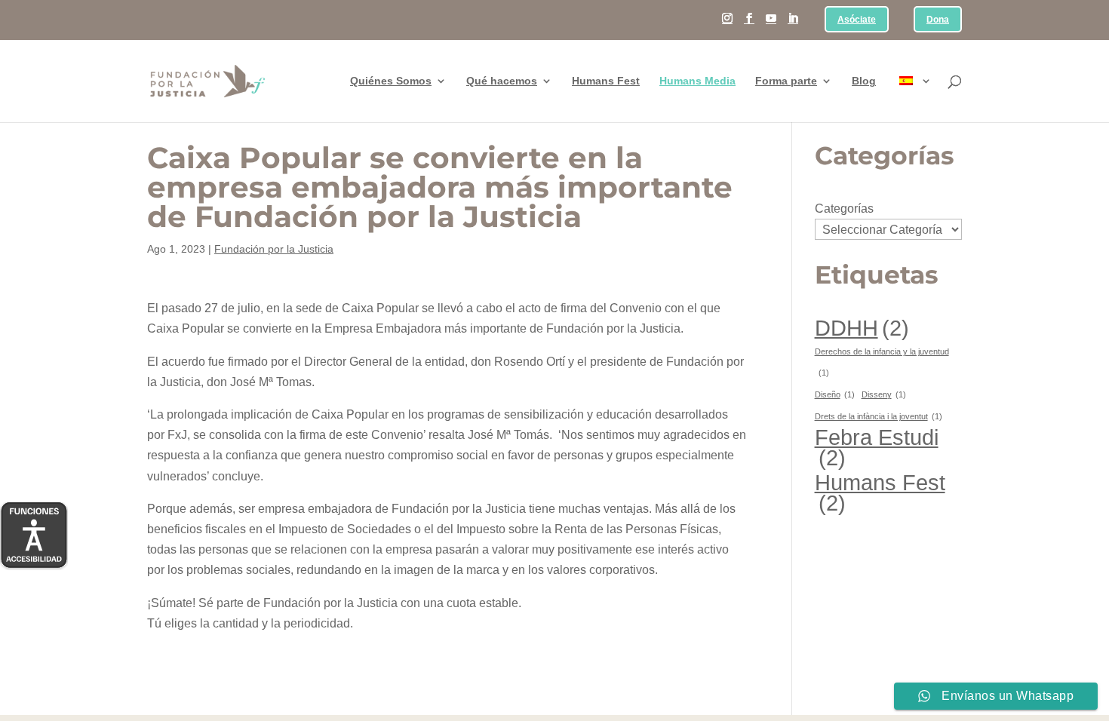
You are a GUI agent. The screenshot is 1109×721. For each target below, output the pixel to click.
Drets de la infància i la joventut (878, 416)
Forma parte (786, 81)
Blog (864, 81)
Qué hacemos (501, 81)
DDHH (862, 328)
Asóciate (856, 20)
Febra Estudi (877, 447)
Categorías (844, 208)
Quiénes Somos (391, 81)
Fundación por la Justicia (273, 249)
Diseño (835, 394)
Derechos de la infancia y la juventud (882, 361)
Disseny (884, 394)
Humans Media (697, 81)
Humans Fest (606, 81)
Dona (937, 20)
